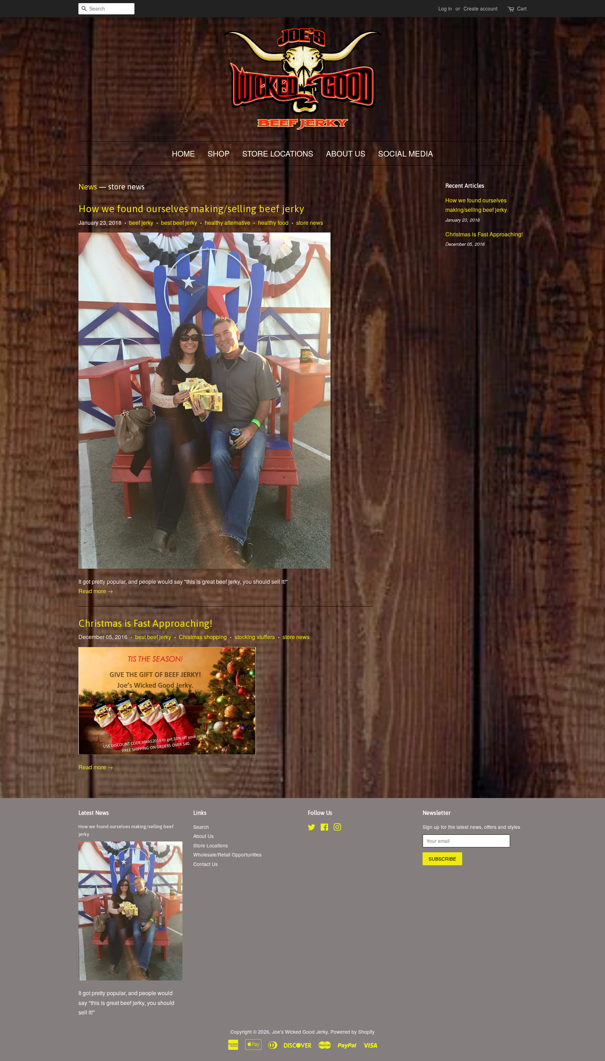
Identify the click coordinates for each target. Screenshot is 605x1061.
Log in (445, 8)
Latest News (93, 813)
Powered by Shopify (353, 1031)
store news (309, 223)
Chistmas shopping (203, 637)
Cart (522, 8)
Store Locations (277, 153)
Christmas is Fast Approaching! (145, 623)
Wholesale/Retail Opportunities (227, 854)
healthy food (273, 223)
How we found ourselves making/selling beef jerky (191, 208)
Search (201, 826)
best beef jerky (179, 223)
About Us (346, 153)
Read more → (95, 591)
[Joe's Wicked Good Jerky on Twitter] (311, 828)
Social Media (405, 153)
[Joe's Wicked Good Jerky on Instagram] (337, 828)
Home (183, 153)
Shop (219, 153)
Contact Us (205, 863)
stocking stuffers (255, 637)
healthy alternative (227, 223)
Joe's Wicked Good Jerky (300, 1031)
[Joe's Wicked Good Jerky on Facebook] (324, 828)
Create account (481, 8)
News (87, 186)
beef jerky (141, 223)
